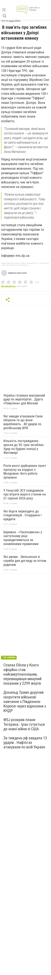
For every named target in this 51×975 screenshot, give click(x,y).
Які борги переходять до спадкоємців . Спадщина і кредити (22, 515)
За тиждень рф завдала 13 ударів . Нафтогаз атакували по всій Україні (25, 742)
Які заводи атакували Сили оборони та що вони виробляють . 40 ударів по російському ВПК (23, 422)
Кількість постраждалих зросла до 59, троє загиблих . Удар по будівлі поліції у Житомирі (24, 447)
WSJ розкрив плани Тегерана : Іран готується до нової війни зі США (24, 724)
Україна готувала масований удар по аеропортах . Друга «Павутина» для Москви (24, 399)
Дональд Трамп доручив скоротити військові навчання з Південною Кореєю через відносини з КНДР (24, 701)
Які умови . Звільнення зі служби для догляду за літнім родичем (24, 561)
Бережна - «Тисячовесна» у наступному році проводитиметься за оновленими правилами (22, 538)
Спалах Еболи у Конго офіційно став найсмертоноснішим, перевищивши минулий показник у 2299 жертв (22, 674)
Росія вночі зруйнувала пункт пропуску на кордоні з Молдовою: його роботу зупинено (24, 471)
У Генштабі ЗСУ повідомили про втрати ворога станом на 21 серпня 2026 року (24, 494)
